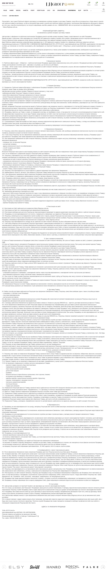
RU (32, 4)
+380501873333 (63, 25)
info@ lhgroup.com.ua (52, 219)
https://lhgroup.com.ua (10, 27)
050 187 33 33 (7, 3)
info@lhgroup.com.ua (58, 476)
